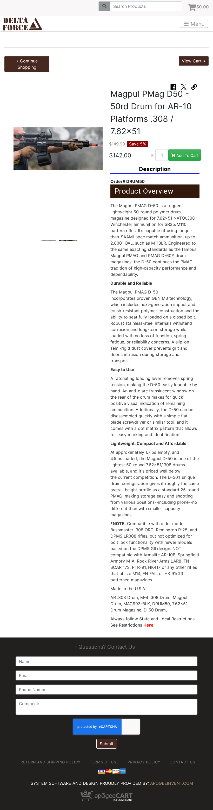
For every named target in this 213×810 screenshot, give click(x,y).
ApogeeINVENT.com (171, 783)
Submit (107, 743)
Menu (197, 24)
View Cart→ (193, 60)
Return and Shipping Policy (51, 762)
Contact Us (182, 762)
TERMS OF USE (104, 762)
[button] (19, 151)
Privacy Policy (144, 762)
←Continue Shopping (27, 64)
